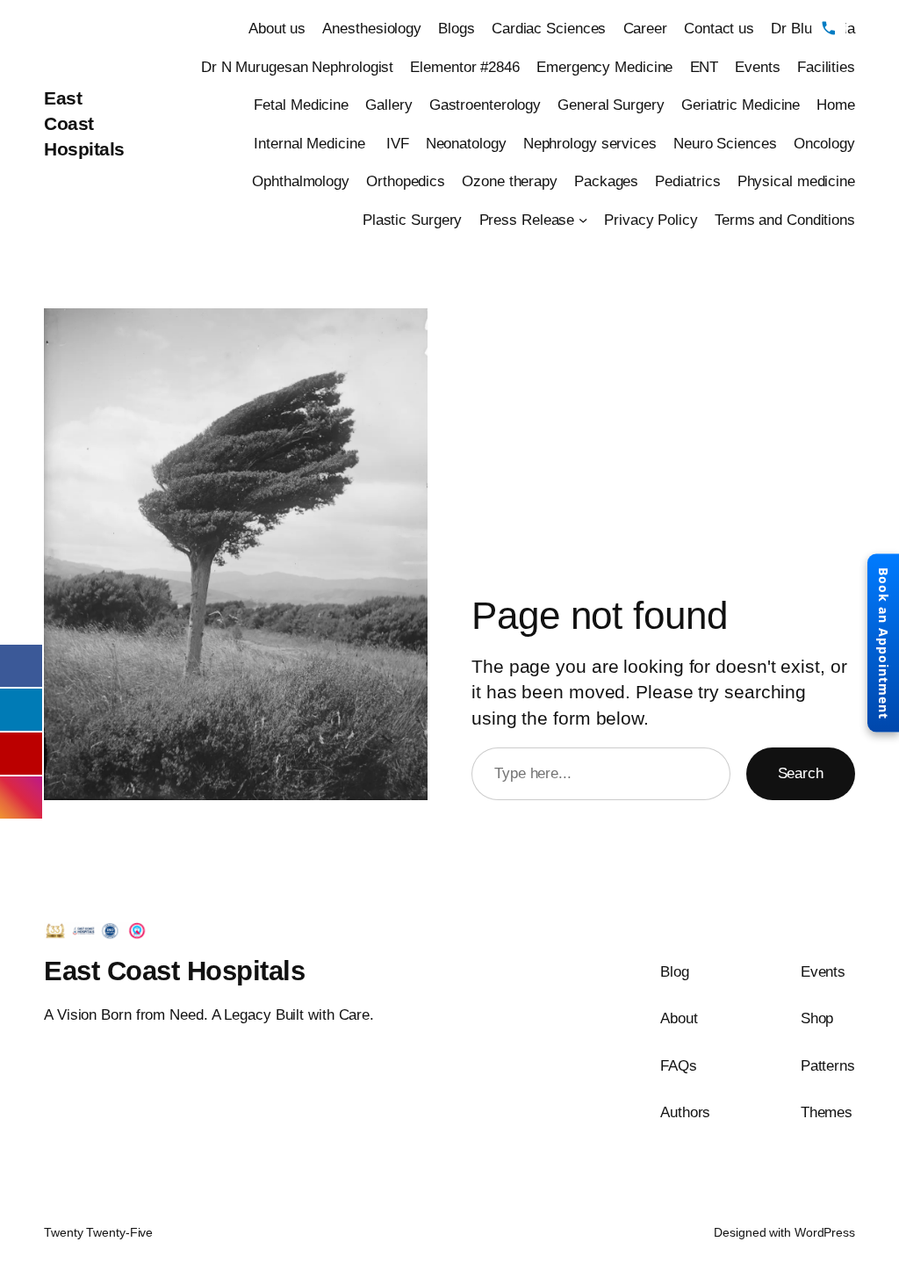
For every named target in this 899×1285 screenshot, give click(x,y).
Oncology (824, 143)
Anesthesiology (371, 28)
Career (645, 28)
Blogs (456, 28)
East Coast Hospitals (84, 123)
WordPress (825, 1232)
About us (277, 28)
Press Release (527, 219)
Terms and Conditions (785, 219)
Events (757, 67)
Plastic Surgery (413, 219)
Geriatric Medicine (740, 104)
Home (835, 104)
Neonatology (466, 143)
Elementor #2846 (465, 67)
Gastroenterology (485, 104)
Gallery (388, 104)
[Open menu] (872, 28)
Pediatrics (687, 181)
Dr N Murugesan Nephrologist (297, 67)
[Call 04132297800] (828, 28)
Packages (606, 181)
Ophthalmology (300, 181)
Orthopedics (405, 181)
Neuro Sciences (725, 143)
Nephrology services (590, 143)
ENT (704, 67)
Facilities (826, 67)
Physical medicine (796, 181)
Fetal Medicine (301, 104)
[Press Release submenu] (583, 218)
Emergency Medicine (604, 67)
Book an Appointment (883, 642)
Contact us (719, 28)
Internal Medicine (311, 143)
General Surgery (611, 104)
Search (800, 773)
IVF (397, 143)
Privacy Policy (651, 219)
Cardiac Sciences (549, 28)
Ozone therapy (509, 181)
